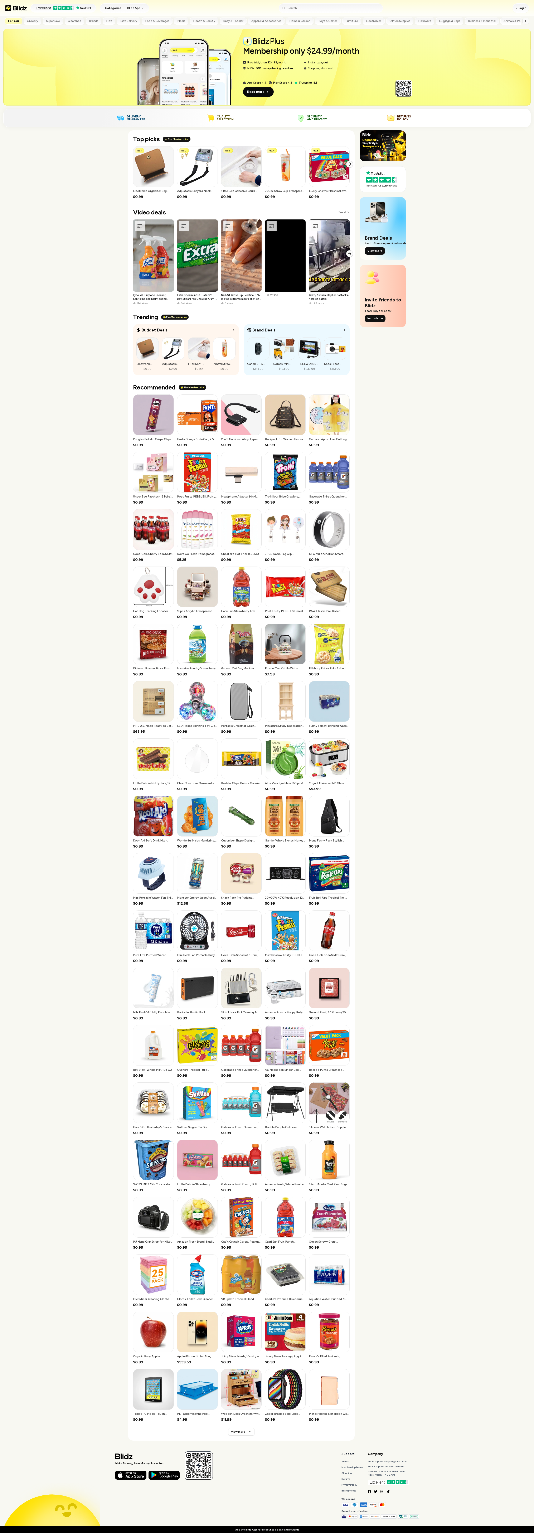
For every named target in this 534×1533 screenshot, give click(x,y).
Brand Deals (263, 330)
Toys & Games (328, 21)
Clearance (74, 21)
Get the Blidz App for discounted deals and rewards (267, 1529)
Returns (345, 1479)
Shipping (346, 1473)
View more (238, 1431)
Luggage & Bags (449, 21)
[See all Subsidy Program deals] (344, 330)
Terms (345, 1461)
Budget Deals (154, 330)
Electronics (374, 21)
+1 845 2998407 (395, 1466)
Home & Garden (299, 21)
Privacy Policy (349, 1484)
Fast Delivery (128, 21)
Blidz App (134, 8)
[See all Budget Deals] (234, 330)
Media (181, 21)
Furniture (351, 21)
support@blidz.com (395, 1461)
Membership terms (352, 1467)
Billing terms (348, 1490)
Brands (93, 21)
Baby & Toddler (233, 21)
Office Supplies (399, 21)
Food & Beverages (157, 21)
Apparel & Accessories (266, 21)
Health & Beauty (204, 21)
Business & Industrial (482, 21)
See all (342, 212)
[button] (153, 172)
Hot (109, 21)
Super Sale (53, 21)
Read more (255, 92)
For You (13, 21)
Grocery (32, 21)
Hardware (424, 21)
